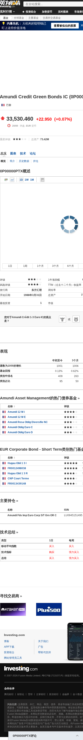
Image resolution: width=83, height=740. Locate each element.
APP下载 (9, 646)
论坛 (33, 153)
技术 (23, 153)
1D (21, 179)
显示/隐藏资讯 (42, 179)
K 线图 (6, 179)
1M (32, 179)
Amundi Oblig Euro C (20, 427)
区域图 (12, 179)
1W (27, 179)
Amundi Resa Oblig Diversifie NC (28, 422)
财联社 (20, 694)
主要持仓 (7, 501)
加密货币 (47, 11)
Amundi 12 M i (16, 411)
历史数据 (24, 161)
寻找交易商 (9, 596)
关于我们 (43, 641)
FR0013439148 (17, 483)
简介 (12, 161)
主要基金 (33, 17)
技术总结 (7, 532)
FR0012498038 (17, 468)
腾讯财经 (9, 694)
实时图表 (63, 11)
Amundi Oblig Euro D (20, 432)
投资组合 (30, 11)
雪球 (30, 694)
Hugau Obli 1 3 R (18, 473)
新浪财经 (54, 694)
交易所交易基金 (52, 17)
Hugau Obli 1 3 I (17, 463)
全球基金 (19, 17)
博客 (6, 641)
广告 (40, 646)
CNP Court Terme (18, 478)
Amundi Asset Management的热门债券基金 (38, 398)
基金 (5, 17)
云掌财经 (41, 694)
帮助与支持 (44, 652)
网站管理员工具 (13, 657)
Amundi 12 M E (17, 417)
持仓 (35, 161)
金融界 (65, 694)
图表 (13, 153)
